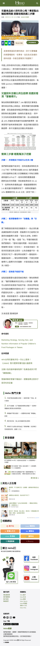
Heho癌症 (23, 599)
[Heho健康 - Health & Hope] (20, 3)
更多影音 (34, 478)
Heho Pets (23, 607)
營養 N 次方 (23, 605)
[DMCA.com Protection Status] (6, 642)
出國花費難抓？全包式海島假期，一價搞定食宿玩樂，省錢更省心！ (23, 504)
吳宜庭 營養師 (25, 17)
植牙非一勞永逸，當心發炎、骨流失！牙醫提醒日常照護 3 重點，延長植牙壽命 (24, 512)
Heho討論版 (23, 603)
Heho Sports (23, 601)
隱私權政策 (6, 595)
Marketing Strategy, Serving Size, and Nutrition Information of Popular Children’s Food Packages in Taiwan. (18, 343)
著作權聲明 (6, 597)
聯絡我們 (6, 601)
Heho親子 (23, 595)
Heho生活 (23, 597)
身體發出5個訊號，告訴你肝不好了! (19, 495)
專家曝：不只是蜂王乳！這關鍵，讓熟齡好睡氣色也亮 (24, 488)
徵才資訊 (6, 599)
